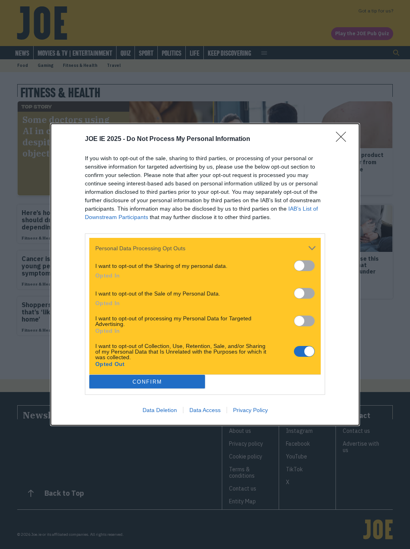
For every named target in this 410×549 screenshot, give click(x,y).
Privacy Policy (250, 410)
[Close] (343, 139)
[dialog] (205, 274)
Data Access (205, 410)
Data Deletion (160, 410)
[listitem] (205, 248)
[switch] (304, 265)
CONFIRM (147, 382)
